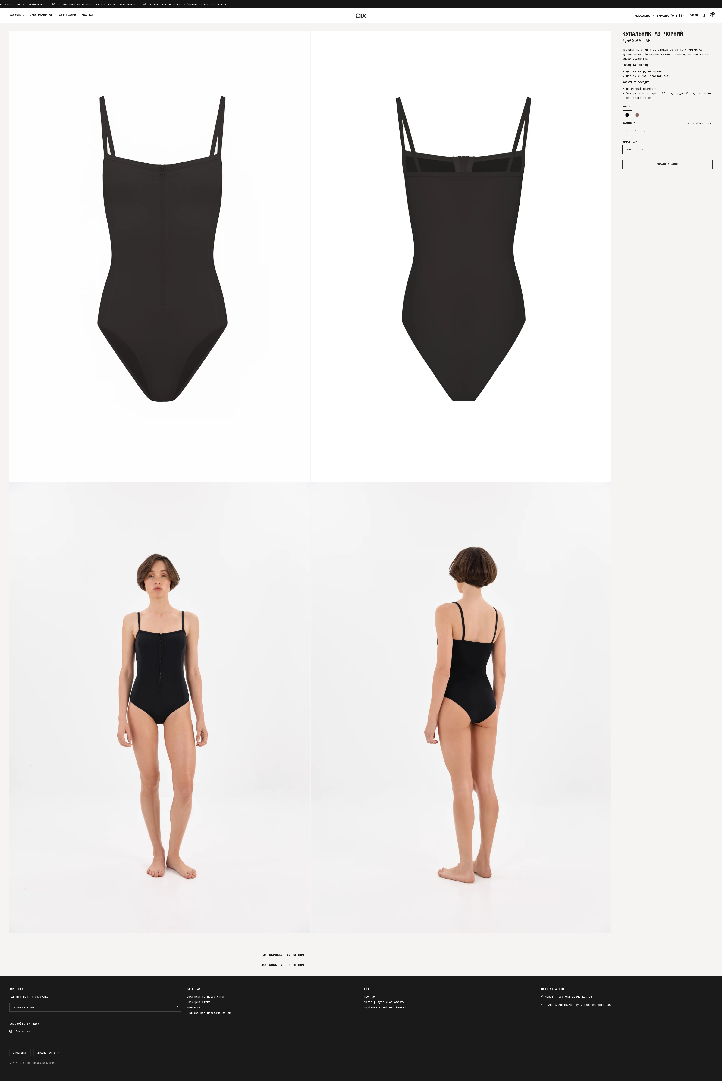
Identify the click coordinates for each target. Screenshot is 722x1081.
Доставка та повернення (282, 965)
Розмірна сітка (198, 1002)
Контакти (193, 1007)
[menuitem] (18, 15)
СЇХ (366, 989)
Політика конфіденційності (385, 1007)
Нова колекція (41, 15)
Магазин (15, 15)
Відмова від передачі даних (209, 1013)
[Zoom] (302, 38)
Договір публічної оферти (384, 1002)
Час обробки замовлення (282, 955)
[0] (710, 15)
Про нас (87, 15)
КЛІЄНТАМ (194, 989)
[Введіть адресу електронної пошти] (177, 1007)
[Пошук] (703, 15)
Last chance (66, 15)
